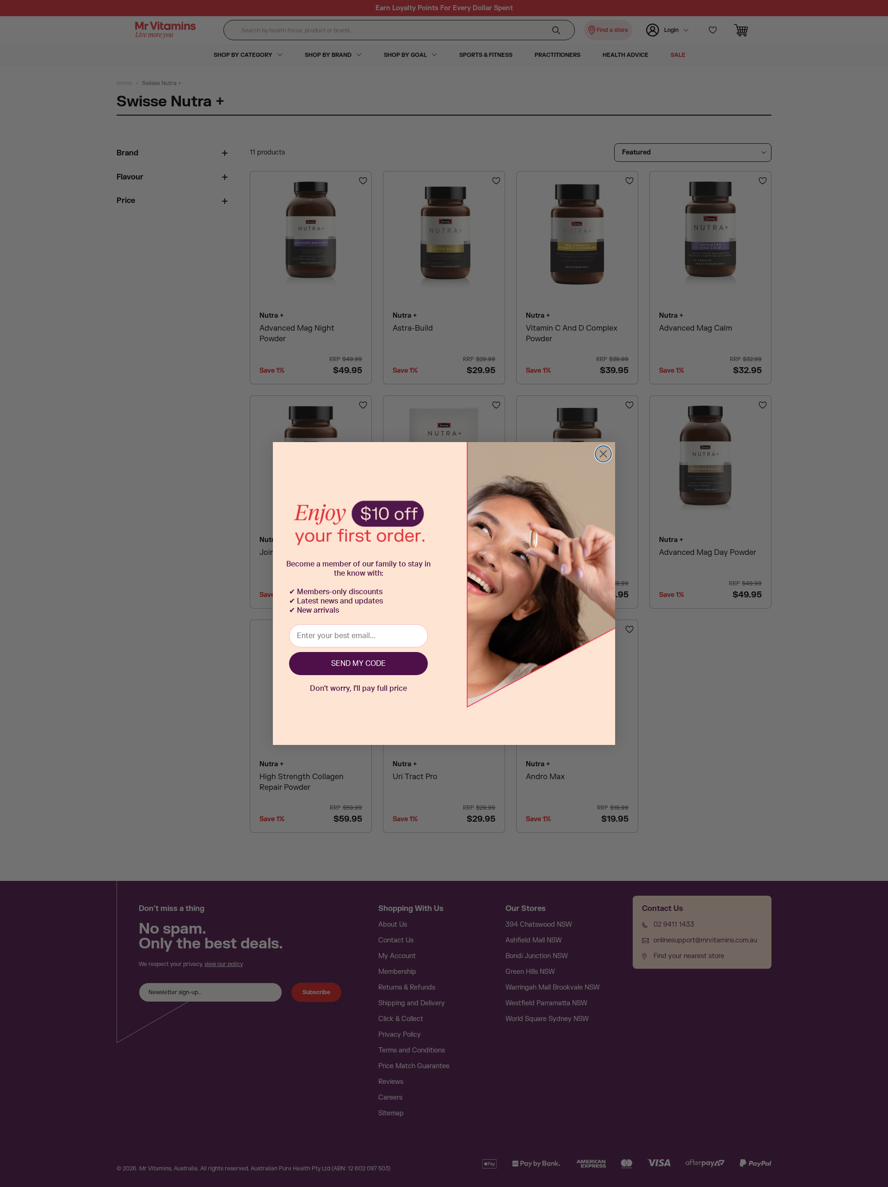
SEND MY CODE (358, 663)
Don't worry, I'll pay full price (358, 688)
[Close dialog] (603, 454)
